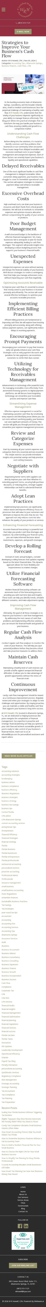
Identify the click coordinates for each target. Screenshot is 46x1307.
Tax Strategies (8, 908)
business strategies (10, 797)
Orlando (5, 1057)
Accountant (6, 916)
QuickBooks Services (10, 1072)
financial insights (8, 1009)
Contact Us (23, 1211)
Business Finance (9, 66)
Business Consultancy (11, 957)
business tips (7, 808)
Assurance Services (10, 938)
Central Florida (8, 812)
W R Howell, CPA (16, 113)
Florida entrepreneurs (11, 856)
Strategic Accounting (10, 1083)
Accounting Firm (8, 923)
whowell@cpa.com (23, 1291)
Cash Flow (22, 66)
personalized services (10, 868)
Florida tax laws (8, 1035)
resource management (11, 883)
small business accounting (12, 890)
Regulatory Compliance (11, 1076)
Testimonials (23, 1206)
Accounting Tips (18, 63)
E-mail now (23, 31)
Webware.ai (39, 1301)
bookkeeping (7, 778)
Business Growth (9, 972)
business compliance (10, 786)
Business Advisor (9, 953)
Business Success (9, 979)
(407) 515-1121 (24, 23)
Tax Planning (7, 1098)
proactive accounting (10, 871)
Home (23, 1191)
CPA (29, 66)
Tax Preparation (8, 1102)
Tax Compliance (8, 1094)
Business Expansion (10, 964)
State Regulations (9, 894)
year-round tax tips (10, 912)
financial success (8, 1031)
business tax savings (10, 804)
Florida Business (8, 849)
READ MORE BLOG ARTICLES (18, 756)
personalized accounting (12, 1068)
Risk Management (9, 1080)
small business (8, 886)
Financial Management (11, 1013)
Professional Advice (10, 875)
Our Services (23, 1197)
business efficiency (9, 790)
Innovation (6, 1042)
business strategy (9, 801)
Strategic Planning (9, 1087)
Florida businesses (9, 853)
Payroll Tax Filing (8, 1061)
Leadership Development (12, 1050)
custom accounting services (13, 823)
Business (5, 946)
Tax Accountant (8, 1091)
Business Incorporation (11, 976)
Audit (4, 942)
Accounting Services (10, 927)
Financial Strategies (10, 838)
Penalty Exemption (9, 1065)
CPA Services (7, 1001)
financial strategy (9, 842)
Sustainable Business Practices (14, 901)
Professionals (7, 879)
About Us (23, 1194)
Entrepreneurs (7, 830)
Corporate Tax (8, 990)
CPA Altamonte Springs (11, 819)
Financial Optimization (11, 1016)
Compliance (6, 987)
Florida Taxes (7, 1039)
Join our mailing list (23, 1265)
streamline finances (10, 897)
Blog (23, 1208)
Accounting (6, 920)
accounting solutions (10, 771)
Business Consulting (10, 961)
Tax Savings (6, 905)
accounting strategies (11, 775)
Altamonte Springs (34, 63)
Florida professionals (10, 860)
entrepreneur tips (9, 827)
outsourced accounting (11, 864)
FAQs (23, 1203)
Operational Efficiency (11, 1054)
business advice (8, 782)
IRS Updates (7, 1046)
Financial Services (9, 1028)
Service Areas (23, 1200)
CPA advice (6, 816)
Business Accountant (10, 949)
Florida (4, 845)
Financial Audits (8, 1005)
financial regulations (10, 1024)
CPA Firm (5, 998)
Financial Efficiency (9, 834)
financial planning (9, 1020)
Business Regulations (10, 793)
